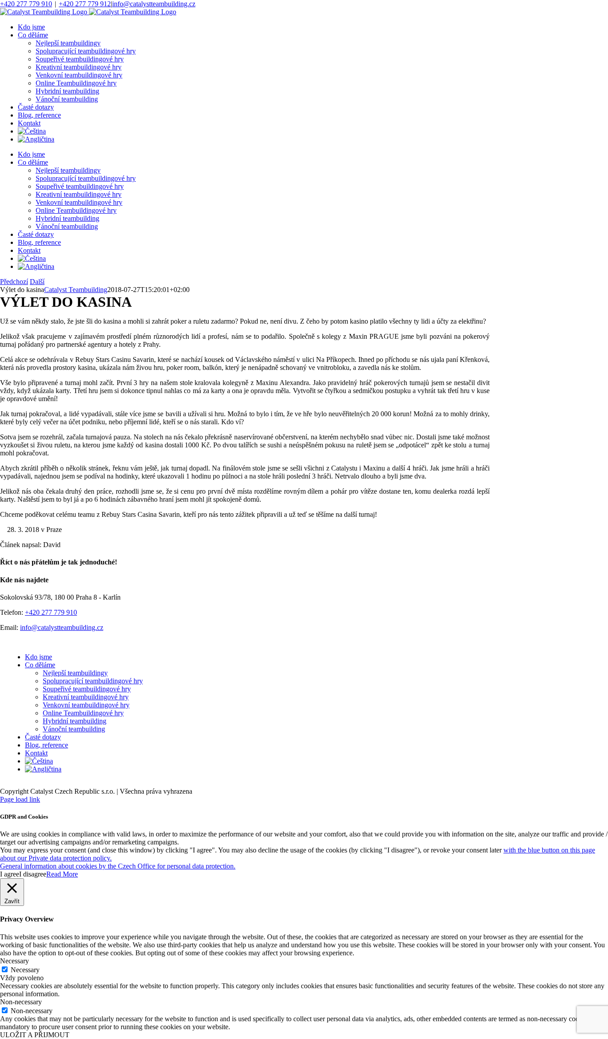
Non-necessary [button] (21, 1002)
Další (37, 281)
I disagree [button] (32, 874)
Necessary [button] (14, 961)
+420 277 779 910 (26, 4)
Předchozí (14, 281)
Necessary (25, 970)
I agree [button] (9, 874)
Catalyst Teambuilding (75, 289)
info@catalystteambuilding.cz (153, 4)
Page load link (20, 799)
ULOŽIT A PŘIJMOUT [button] (34, 1035)
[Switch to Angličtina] (36, 139)
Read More (62, 874)
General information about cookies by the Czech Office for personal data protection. (117, 866)
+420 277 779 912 (85, 4)
